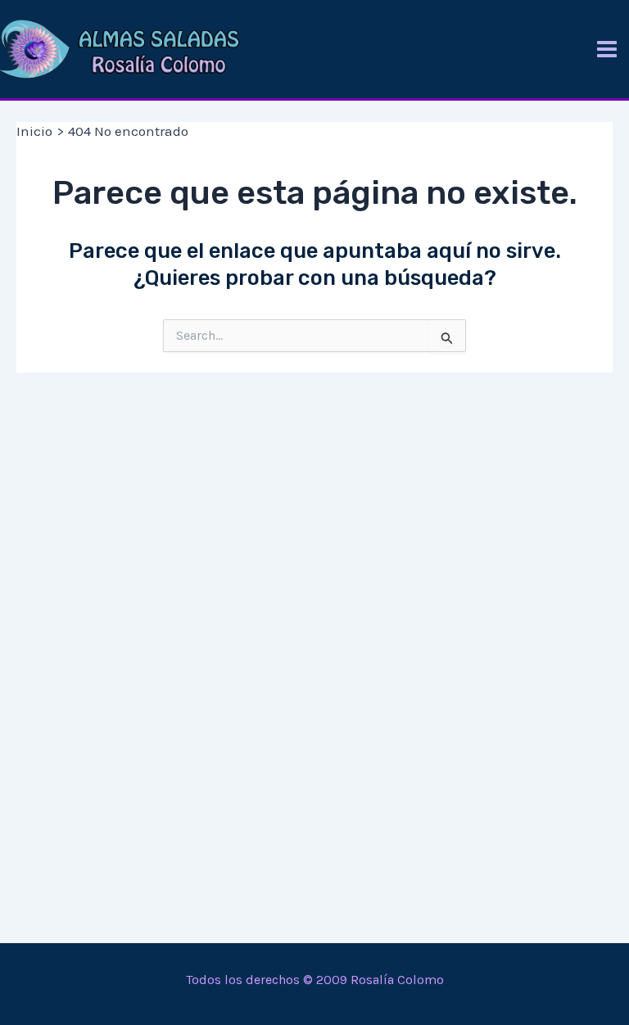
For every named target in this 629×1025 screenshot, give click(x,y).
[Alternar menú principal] (607, 49)
